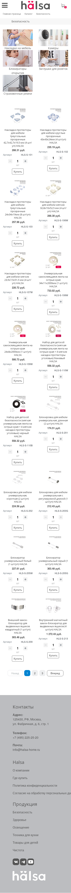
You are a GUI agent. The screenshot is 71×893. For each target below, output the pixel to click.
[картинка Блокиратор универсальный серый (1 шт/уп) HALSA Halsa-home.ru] (53, 544)
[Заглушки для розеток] (53, 58)
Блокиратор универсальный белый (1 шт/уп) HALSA (17, 561)
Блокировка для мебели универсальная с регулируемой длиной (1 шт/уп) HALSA (53, 496)
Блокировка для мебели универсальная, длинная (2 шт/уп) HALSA (53, 420)
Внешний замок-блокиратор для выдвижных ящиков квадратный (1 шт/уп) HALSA (17, 626)
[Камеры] (53, 37)
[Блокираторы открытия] (18, 58)
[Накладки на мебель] (18, 37)
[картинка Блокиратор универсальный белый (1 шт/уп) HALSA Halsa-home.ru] (18, 544)
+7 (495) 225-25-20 (25, 737)
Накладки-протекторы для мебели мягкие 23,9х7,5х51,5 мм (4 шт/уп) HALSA (17, 278)
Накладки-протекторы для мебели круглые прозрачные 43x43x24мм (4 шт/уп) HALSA (53, 136)
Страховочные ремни (18, 93)
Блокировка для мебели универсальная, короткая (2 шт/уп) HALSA (18, 496)
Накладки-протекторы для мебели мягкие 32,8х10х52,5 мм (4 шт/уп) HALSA (53, 206)
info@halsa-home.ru (26, 749)
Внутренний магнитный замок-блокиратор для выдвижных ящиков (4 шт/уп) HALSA (53, 624)
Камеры (53, 48)
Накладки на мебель (18, 48)
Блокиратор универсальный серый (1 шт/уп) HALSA (53, 561)
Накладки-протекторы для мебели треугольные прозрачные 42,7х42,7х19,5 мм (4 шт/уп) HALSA (18, 138)
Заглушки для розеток (53, 69)
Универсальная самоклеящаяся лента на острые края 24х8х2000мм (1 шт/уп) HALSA (17, 349)
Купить (18, 171)
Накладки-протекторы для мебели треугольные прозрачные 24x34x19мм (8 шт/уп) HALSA (18, 209)
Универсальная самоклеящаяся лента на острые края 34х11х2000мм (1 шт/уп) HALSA (53, 280)
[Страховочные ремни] (18, 83)
